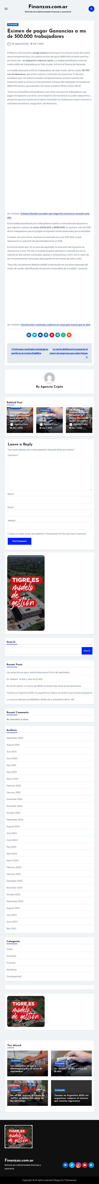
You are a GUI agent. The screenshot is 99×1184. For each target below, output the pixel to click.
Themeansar (70, 1180)
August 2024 (13, 826)
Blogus (57, 1180)
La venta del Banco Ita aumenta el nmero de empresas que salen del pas (69, 351)
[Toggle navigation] (6, 9)
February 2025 (14, 785)
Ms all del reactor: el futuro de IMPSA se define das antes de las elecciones (78, 415)
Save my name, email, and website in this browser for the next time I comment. (48, 534)
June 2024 (12, 840)
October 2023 (13, 894)
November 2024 (14, 806)
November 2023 (14, 888)
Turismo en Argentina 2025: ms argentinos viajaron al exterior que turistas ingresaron (49, 693)
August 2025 (13, 745)
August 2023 (13, 908)
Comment (13, 455)
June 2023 (12, 922)
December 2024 (14, 799)
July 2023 (12, 915)
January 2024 (14, 874)
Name (11, 494)
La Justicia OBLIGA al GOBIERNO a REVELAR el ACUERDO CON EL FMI (40, 699)
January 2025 (13, 792)
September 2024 (15, 819)
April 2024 (12, 854)
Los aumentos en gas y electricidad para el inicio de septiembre (38, 672)
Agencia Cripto (22, 44)
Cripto (10, 949)
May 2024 (11, 847)
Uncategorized (14, 976)
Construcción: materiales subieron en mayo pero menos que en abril (55, 324)
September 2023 (15, 901)
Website (11, 520)
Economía (12, 24)
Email (11, 507)
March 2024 (12, 860)
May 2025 (11, 765)
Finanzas (11, 963)
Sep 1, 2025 (18, 428)
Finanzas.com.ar (48, 7)
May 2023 (11, 928)
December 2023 (14, 881)
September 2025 (15, 738)
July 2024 (12, 833)
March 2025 (12, 779)
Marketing (11, 969)
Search (11, 642)
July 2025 (12, 751)
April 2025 (12, 772)
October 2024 (13, 813)
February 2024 (14, 867)
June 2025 (12, 758)
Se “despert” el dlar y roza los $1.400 (47, 418)
